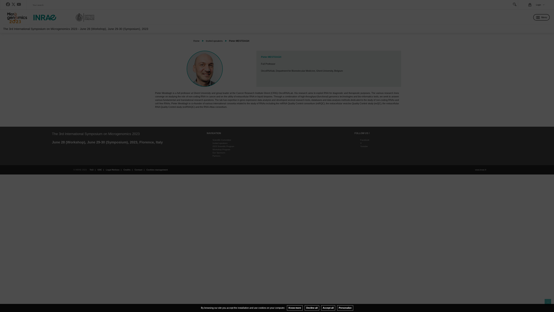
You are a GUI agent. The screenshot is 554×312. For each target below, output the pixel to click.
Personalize (345, 308)
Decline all (312, 308)
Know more (295, 308)
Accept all (328, 308)
